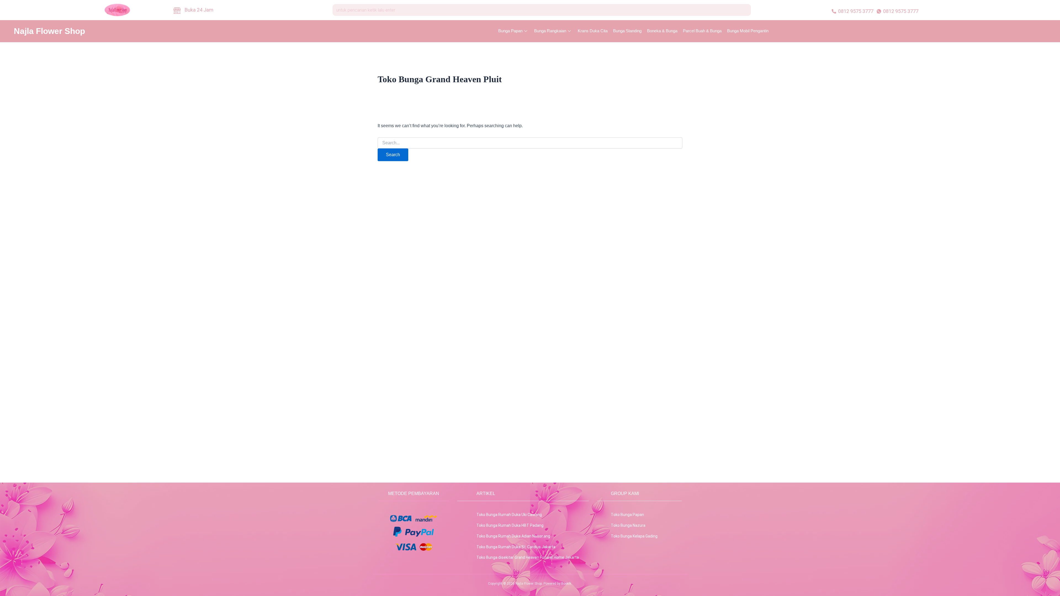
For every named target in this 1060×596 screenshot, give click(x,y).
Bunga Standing (627, 30)
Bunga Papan (510, 30)
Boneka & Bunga (662, 30)
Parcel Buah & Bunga (702, 30)
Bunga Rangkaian (550, 30)
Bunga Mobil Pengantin (747, 30)
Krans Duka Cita (593, 30)
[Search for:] (530, 143)
